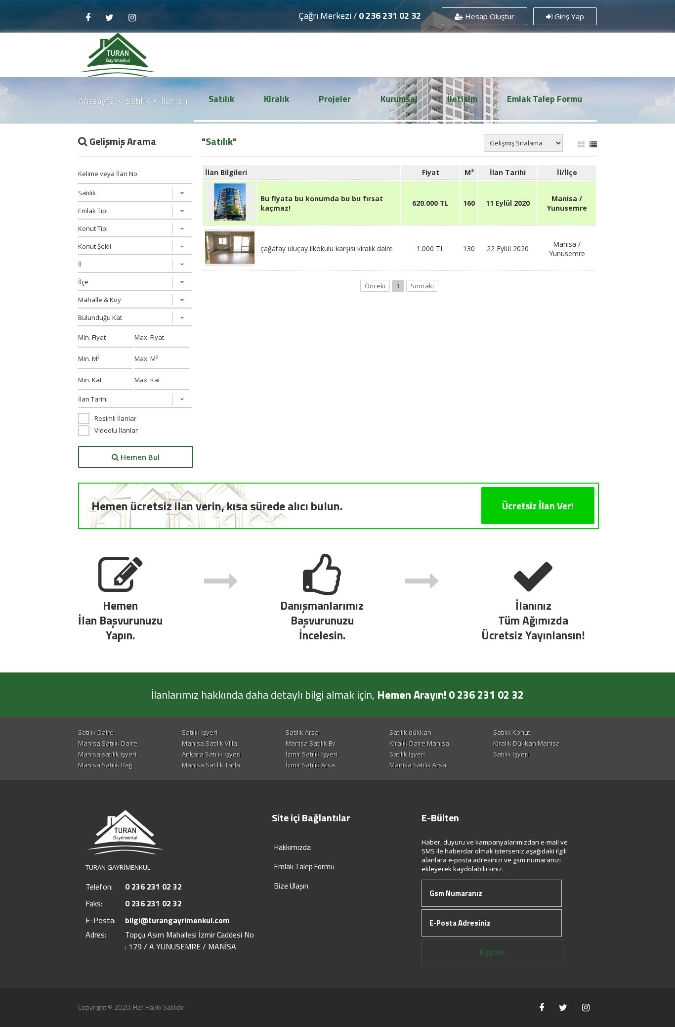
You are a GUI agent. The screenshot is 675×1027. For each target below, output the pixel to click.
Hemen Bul (139, 457)
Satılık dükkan (410, 732)
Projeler (335, 98)
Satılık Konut (511, 732)
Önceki (375, 285)
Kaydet (492, 952)
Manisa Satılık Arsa (417, 764)
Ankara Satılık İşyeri (211, 754)
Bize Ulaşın (291, 886)
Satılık (221, 98)
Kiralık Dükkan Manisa (526, 743)
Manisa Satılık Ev (311, 743)
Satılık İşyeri (199, 732)
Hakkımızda (292, 847)
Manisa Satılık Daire (107, 743)
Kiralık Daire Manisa (419, 743)
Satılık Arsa (302, 732)
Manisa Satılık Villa (209, 743)
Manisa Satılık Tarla (211, 764)
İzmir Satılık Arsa (310, 764)
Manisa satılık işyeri (107, 754)
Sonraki (422, 285)
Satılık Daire (96, 732)
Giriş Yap (568, 16)
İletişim (462, 98)
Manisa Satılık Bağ (105, 764)
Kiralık (276, 98)
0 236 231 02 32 (390, 15)
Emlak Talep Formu (544, 98)
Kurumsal (399, 98)
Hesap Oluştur (488, 16)
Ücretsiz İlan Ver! (538, 505)
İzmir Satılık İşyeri (312, 754)
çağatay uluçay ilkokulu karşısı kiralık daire (326, 248)
